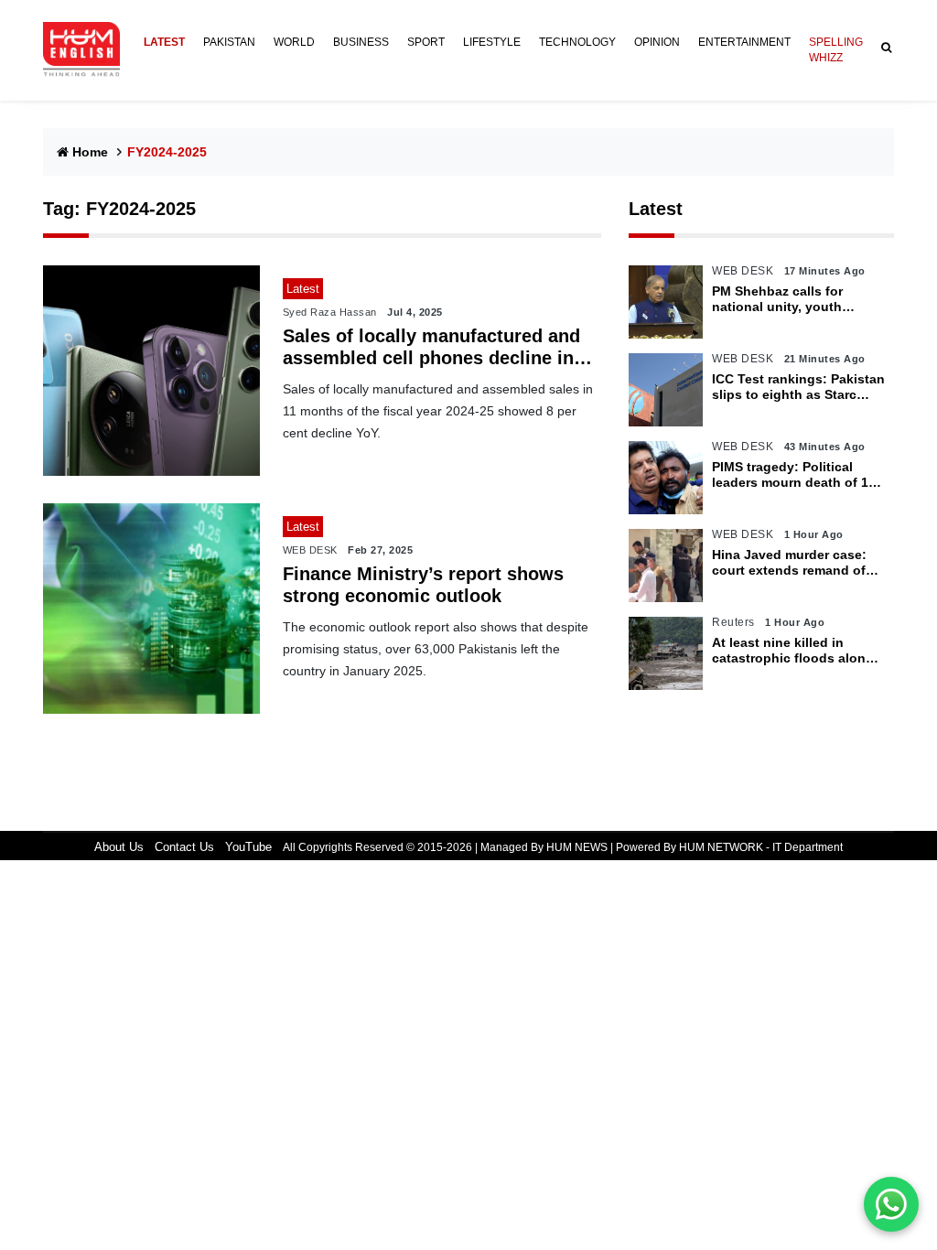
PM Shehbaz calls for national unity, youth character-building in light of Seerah (793, 299)
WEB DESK (310, 549)
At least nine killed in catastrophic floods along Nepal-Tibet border (793, 650)
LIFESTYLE (492, 42)
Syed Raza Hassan (330, 312)
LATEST (164, 42)
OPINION (657, 42)
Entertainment (744, 42)
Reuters (733, 622)
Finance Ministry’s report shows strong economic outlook (423, 585)
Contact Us (184, 847)
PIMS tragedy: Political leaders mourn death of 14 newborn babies (794, 474)
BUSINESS (361, 42)
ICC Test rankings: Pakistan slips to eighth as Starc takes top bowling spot (798, 387)
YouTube (248, 847)
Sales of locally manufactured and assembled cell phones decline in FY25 (431, 347)
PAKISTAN (229, 42)
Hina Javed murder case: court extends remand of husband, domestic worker (795, 562)
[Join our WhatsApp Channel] (891, 1204)
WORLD (294, 42)
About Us (119, 847)
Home (90, 152)
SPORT (426, 42)
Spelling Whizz (836, 50)
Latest (656, 209)
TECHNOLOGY (577, 42)
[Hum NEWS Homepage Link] (89, 50)
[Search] (883, 48)
